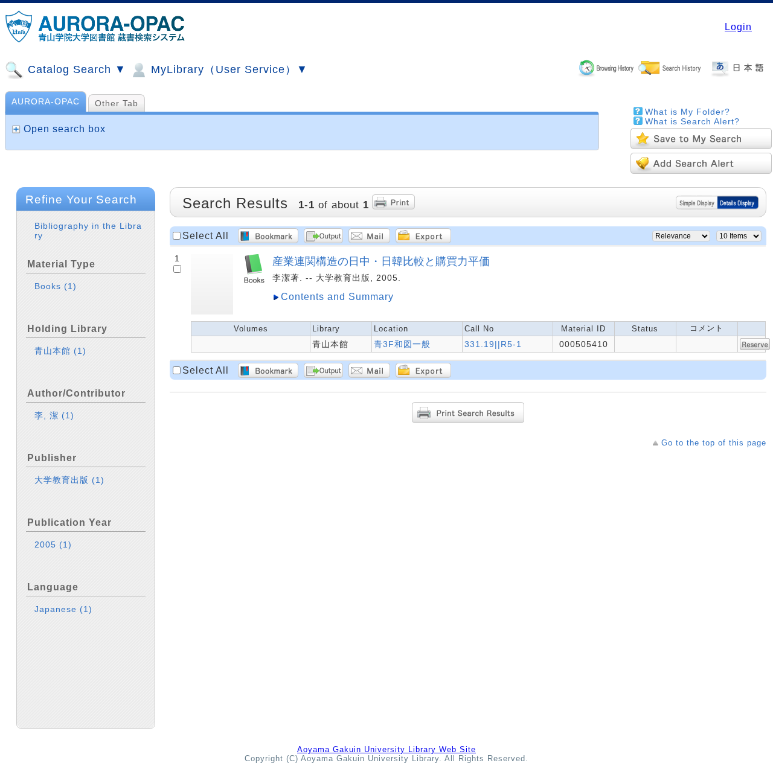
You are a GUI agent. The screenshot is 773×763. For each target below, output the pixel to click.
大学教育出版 (69, 480)
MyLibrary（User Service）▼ (227, 69)
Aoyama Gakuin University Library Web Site (386, 749)
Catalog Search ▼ (75, 69)
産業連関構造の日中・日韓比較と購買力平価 (381, 261)
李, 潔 (54, 415)
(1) (70, 286)
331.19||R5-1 (493, 344)
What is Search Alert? (692, 121)
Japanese (63, 609)
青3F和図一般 (402, 344)
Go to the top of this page (713, 442)
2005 (53, 544)
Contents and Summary (337, 297)
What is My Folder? (687, 112)
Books (55, 286)
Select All (205, 236)
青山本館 (60, 351)
